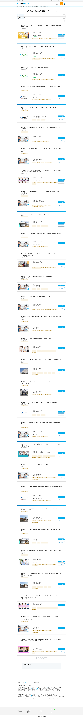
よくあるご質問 (40, 710)
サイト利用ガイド (59, 0)
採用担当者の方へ (53, 0)
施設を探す (18, 710)
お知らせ (28, 712)
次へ (45, 658)
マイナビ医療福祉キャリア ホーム (21, 6)
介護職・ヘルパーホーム (28, 6)
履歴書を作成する (64, 0)
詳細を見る (61, 34)
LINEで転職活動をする (19, 711)
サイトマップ (40, 711)
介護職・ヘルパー (34, 6)
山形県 (37, 6)
